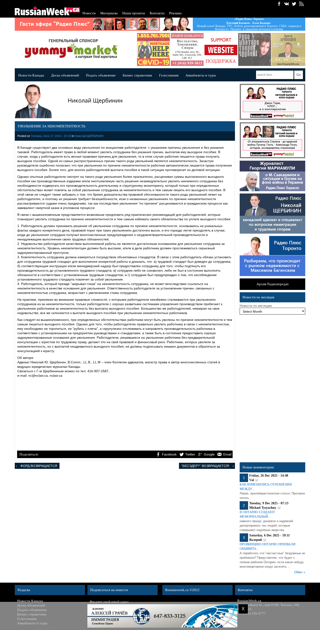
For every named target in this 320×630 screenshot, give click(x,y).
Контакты (157, 13)
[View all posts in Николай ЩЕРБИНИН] (124, 102)
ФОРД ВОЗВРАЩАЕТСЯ (38, 466)
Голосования (169, 75)
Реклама (175, 13)
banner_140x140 (217, 49)
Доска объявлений (65, 75)
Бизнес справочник (137, 75)
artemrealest (284, 49)
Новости (89, 13)
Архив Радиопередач (273, 284)
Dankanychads (183, 49)
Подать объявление (101, 75)
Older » (299, 572)
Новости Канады (31, 75)
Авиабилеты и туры (201, 75)
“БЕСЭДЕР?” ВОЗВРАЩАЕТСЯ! (205, 466)
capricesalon (251, 49)
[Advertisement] (124, 415)
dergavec (149, 49)
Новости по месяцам (256, 305)
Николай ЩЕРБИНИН (89, 136)
